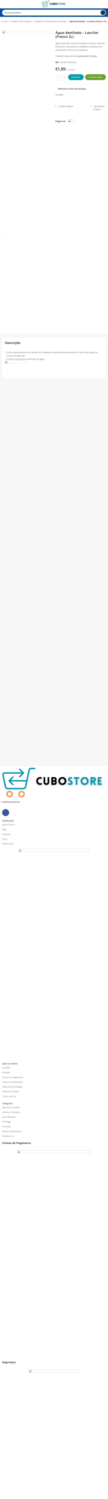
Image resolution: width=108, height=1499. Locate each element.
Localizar (6, 1067)
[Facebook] (5, 812)
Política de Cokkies (10, 1091)
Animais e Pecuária (10, 1112)
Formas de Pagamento (12, 1077)
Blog (4, 829)
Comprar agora (96, 77)
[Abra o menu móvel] (3, 4)
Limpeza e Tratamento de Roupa (50, 21)
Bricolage (6, 1121)
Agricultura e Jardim (11, 1107)
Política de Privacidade (12, 1086)
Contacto (6, 834)
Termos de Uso (9, 1096)
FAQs (4, 839)
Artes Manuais (8, 1117)
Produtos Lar (8, 1136)
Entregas (6, 1072)
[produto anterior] (2, 26)
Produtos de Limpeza (21, 21)
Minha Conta (8, 843)
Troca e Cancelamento (12, 1082)
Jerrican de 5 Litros (88, 56)
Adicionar (75, 77)
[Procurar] (103, 12)
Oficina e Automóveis (12, 1131)
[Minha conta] (104, 4)
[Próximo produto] (8, 26)
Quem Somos (8, 824)
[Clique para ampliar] (7, 236)
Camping (6, 1126)
